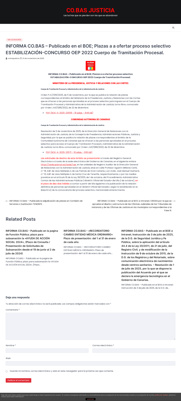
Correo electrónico (103, 345)
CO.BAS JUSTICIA (90, 10)
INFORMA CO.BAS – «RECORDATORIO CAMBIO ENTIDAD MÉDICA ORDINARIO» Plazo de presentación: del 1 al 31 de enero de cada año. (90, 236)
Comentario (13, 309)
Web (8, 358)
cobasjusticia (13, 58)
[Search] (173, 28)
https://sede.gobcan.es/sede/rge (58, 164)
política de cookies (161, 395)
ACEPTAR (90, 399)
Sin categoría (14, 40)
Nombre (11, 345)
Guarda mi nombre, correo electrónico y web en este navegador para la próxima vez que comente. (62, 371)
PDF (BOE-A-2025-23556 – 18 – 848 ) (69, 112)
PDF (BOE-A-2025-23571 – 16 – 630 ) (69, 152)
